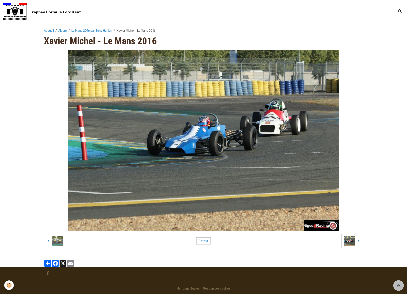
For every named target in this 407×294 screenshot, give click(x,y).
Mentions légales (188, 288)
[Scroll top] (398, 285)
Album (62, 31)
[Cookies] (9, 285)
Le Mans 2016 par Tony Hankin (91, 31)
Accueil (49, 31)
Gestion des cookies (216, 288)
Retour (203, 241)
